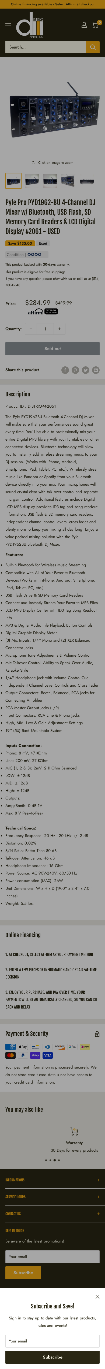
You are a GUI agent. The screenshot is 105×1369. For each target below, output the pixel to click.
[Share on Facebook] (65, 370)
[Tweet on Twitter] (85, 370)
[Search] (93, 47)
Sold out (52, 348)
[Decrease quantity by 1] (31, 328)
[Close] (98, 1296)
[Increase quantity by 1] (59, 328)
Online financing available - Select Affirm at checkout (52, 4)
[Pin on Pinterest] (75, 370)
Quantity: (13, 329)
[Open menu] (8, 25)
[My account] (84, 25)
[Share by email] (96, 370)
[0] (95, 25)
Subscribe (52, 1357)
